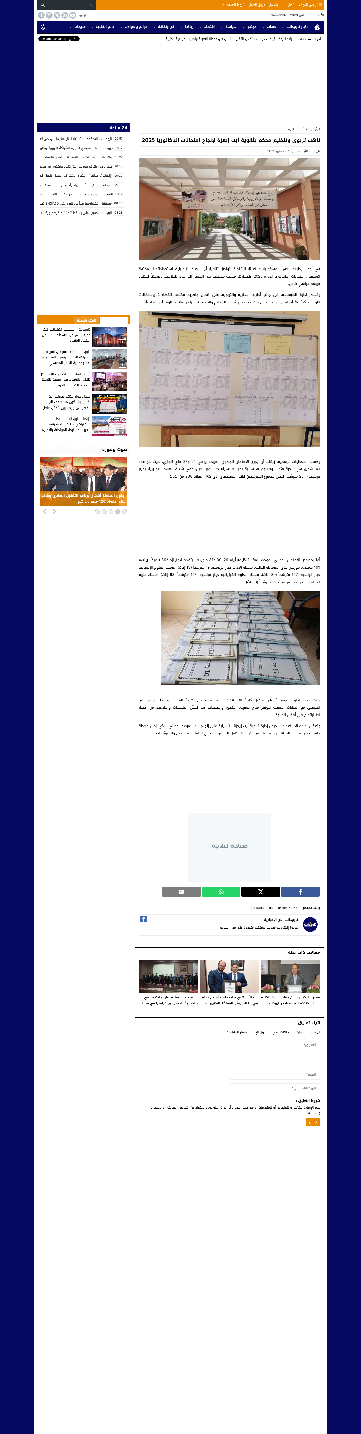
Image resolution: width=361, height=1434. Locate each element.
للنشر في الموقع (310, 5)
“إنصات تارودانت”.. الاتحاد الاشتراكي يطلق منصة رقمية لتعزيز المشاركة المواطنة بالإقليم (66, 424)
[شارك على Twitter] (261, 892)
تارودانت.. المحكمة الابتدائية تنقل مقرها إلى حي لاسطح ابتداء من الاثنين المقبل (65, 335)
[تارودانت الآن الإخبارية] (310, 931)
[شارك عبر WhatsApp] (221, 892)
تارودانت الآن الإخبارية (305, 151)
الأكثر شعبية (86, 320)
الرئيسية (317, 27)
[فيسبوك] (143, 919)
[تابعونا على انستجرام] (49, 15)
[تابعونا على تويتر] (56, 15)
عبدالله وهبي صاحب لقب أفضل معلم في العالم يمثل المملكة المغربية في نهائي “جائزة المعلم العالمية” (229, 1003)
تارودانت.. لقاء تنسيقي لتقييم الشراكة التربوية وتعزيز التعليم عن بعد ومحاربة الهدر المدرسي (65, 357)
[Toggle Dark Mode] (43, 27)
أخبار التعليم (296, 129)
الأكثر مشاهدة (113, 320)
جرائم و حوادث (136, 27)
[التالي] (54, 511)
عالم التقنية (105, 27)
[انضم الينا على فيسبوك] (41, 15)
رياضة (189, 27)
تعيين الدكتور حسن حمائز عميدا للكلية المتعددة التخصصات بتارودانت (290, 1000)
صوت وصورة (114, 449)
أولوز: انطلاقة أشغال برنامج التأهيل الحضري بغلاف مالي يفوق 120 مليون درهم (83, 499)
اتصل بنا (289, 5)
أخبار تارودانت (297, 27)
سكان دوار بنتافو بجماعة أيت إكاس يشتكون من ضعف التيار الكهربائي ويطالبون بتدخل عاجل (66, 402)
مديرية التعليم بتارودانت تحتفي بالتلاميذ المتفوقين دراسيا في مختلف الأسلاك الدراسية (168, 1003)
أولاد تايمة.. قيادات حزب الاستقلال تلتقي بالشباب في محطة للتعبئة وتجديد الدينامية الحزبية (229, 39)
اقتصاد (209, 27)
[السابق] (44, 511)
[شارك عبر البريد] (181, 892)
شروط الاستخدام (233, 5)
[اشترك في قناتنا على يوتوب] (72, 15)
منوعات (79, 27)
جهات (271, 27)
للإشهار (274, 5)
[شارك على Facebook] (300, 892)
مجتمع (252, 27)
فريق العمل (257, 5)
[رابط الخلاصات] (64, 15)
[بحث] (43, 5)
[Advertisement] (180, 82)
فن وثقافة (166, 27)
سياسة (231, 27)
